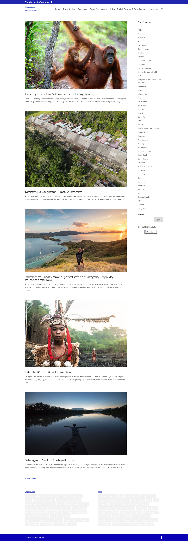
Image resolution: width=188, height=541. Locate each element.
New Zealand (143, 140)
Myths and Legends (151, 512)
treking (115, 524)
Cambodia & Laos (144, 60)
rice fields (136, 516)
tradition (135, 520)
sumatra (120, 520)
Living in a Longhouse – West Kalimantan (53, 192)
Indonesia (142, 86)
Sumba (140, 178)
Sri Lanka (141, 163)
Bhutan (141, 53)
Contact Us (153, 9)
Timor (140, 193)
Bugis (153, 496)
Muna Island (143, 132)
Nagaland (141, 136)
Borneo (141, 57)
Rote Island (142, 155)
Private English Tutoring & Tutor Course (127, 9)
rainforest (126, 516)
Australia (141, 37)
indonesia (144, 504)
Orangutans (117, 516)
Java (139, 98)
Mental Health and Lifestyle (148, 128)
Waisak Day (140, 524)
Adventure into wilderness (108, 496)
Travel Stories (69, 9)
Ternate (141, 189)
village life (130, 524)
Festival (112, 504)
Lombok (141, 121)
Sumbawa (142, 182)
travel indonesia (104, 524)
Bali (139, 41)
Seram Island (143, 159)
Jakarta (140, 90)
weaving (150, 524)
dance (149, 500)
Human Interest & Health (147, 72)
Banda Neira (142, 45)
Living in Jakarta (112, 512)
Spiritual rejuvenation (106, 520)
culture (126, 500)
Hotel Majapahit (123, 504)
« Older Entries (30, 478)
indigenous (135, 504)
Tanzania (141, 186)
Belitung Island (143, 49)
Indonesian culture (105, 508)
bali (121, 496)
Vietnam (141, 205)
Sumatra (141, 174)
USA (139, 201)
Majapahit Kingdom (134, 512)
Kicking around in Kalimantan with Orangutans (58, 94)
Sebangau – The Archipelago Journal (50, 460)
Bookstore (82, 9)
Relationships (143, 147)
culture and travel (138, 500)
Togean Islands (144, 197)
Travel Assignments (98, 9)
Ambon (141, 34)
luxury (123, 512)
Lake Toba (142, 113)
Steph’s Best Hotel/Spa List (148, 166)
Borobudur (145, 496)
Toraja (127, 520)
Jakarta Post (142, 94)
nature (101, 516)
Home (57, 9)
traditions (153, 520)
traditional (144, 520)
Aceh (140, 26)
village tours (142, 208)
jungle (144, 508)
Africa (140, 30)
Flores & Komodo (144, 68)
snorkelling (146, 516)
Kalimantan (142, 102)
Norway (141, 144)
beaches (128, 496)
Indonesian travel (120, 508)
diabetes (141, 64)
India (140, 76)
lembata (102, 512)
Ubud (122, 524)
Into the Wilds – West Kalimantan (48, 372)
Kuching (141, 109)
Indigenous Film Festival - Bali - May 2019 (40, 504)
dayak (156, 500)
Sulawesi (141, 170)
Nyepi (108, 516)
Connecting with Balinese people (110, 500)
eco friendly (103, 504)
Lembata (141, 117)
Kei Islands (142, 105)
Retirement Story (144, 151)
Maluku (141, 124)
